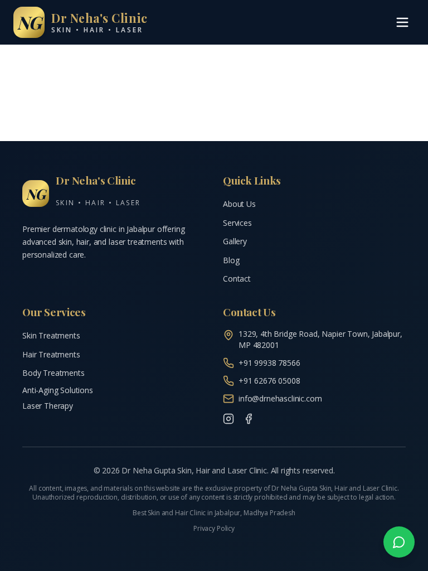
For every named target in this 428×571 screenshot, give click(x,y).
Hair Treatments (51, 354)
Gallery (235, 241)
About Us (239, 204)
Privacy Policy (214, 528)
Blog (231, 260)
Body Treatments (53, 372)
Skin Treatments (51, 335)
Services (237, 222)
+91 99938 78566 (269, 362)
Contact (237, 278)
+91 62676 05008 (269, 380)
